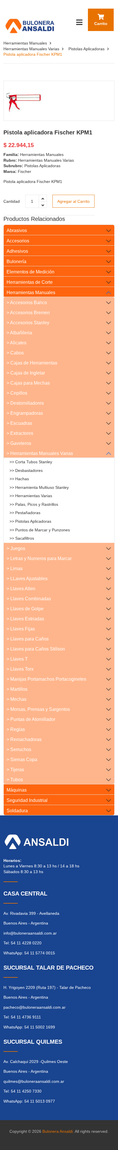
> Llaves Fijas (21, 628)
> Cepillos (17, 393)
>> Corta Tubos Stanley (30, 462)
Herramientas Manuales (25, 43)
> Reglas (16, 729)
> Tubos (15, 779)
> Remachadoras (24, 739)
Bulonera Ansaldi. (58, 1131)
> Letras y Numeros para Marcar (39, 558)
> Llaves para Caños (28, 638)
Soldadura (17, 810)
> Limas (15, 568)
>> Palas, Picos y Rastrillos (33, 504)
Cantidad (11, 201)
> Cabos (15, 352)
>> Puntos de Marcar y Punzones (39, 530)
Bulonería (16, 261)
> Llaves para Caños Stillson (36, 649)
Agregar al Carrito (73, 201)
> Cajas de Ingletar (26, 373)
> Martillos (17, 689)
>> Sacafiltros (21, 538)
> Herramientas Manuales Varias (40, 453)
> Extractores (20, 433)
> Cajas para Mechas (28, 383)
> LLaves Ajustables (27, 578)
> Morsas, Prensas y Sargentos (38, 709)
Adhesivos (17, 251)
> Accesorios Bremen (28, 312)
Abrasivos (17, 230)
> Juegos (16, 548)
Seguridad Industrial (27, 800)
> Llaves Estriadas (25, 618)
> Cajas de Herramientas (32, 362)
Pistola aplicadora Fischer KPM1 (47, 132)
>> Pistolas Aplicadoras (30, 521)
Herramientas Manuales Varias (31, 49)
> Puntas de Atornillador (31, 719)
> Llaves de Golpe (25, 608)
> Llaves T (17, 659)
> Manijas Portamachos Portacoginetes (46, 679)
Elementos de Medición (30, 271)
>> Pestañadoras (24, 512)
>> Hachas (19, 478)
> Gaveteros (19, 443)
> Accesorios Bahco (27, 302)
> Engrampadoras (25, 413)
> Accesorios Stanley (28, 322)
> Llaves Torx (20, 669)
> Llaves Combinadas (29, 598)
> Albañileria (19, 332)
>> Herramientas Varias (30, 495)
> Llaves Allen (21, 588)
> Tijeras (15, 769)
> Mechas (16, 699)
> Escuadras (19, 423)
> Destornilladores (25, 403)
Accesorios (18, 240)
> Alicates (16, 342)
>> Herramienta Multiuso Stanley (39, 487)
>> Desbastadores (26, 470)
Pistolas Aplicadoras (86, 49)
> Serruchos (19, 749)
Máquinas (17, 790)
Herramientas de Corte (30, 282)
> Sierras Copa (22, 759)
